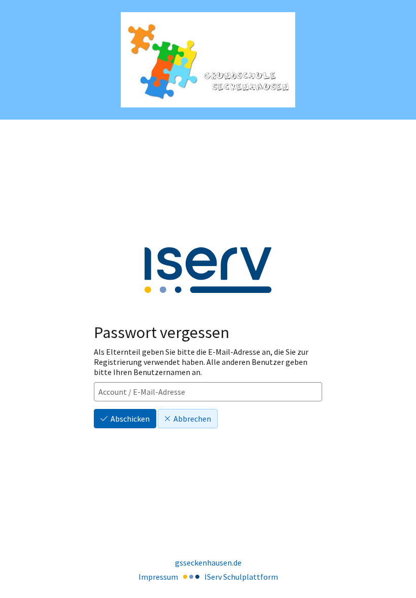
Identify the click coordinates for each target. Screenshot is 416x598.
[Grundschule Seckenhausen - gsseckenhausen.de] (208, 60)
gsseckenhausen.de (208, 562)
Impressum (158, 577)
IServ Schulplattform (241, 577)
